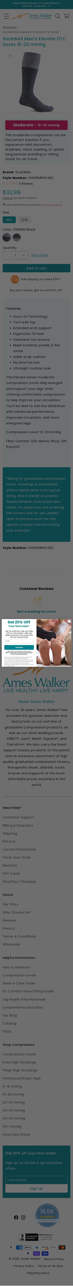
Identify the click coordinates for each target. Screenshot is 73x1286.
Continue (19, 647)
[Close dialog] (69, 621)
